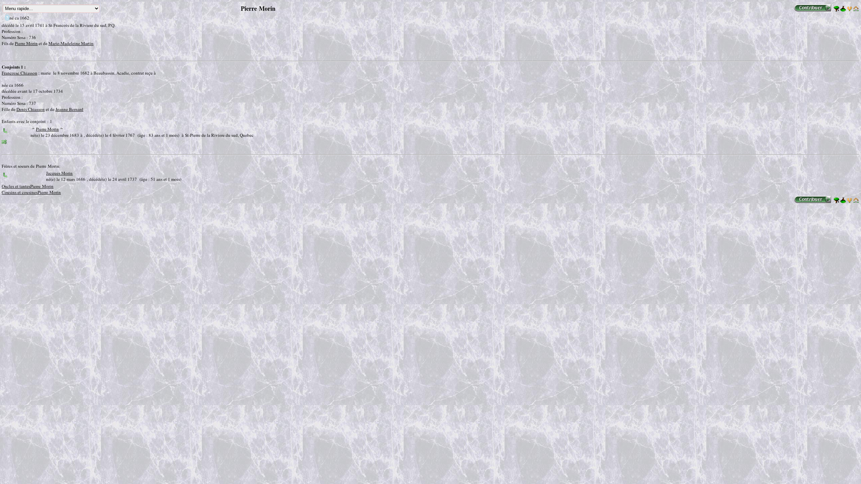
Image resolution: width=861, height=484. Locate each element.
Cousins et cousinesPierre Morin (31, 192)
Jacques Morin (59, 173)
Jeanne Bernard (69, 109)
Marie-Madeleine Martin (70, 43)
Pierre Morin (26, 43)
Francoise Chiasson (19, 73)
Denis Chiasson (30, 109)
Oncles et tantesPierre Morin (27, 186)
